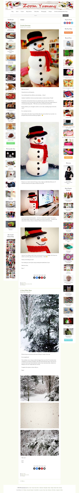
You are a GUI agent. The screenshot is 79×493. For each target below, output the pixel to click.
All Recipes (10, 143)
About (17, 11)
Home (44, 489)
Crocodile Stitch (36, 489)
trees (26, 474)
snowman (28, 283)
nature (22, 473)
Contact (22, 11)
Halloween (49, 489)
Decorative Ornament (30, 489)
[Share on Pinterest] (42, 278)
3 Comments (23, 475)
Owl (22, 489)
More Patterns (68, 339)
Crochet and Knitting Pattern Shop (60, 11)
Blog (12, 11)
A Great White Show (26, 290)
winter (25, 282)
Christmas (22, 283)
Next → (23, 481)
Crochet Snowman (25, 25)
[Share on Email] (44, 278)
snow (24, 474)
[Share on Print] (34, 278)
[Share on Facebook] (37, 278)
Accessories (41, 489)
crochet (22, 282)
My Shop (60, 487)
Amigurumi (58, 489)
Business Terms (56, 487)
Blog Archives (29, 11)
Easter (47, 489)
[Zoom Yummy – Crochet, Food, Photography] (39, 5)
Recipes (50, 11)
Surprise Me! (68, 157)
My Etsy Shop (68, 32)
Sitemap (52, 487)
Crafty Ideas (36, 11)
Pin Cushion (54, 489)
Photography (43, 11)
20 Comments (23, 284)
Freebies (61, 489)
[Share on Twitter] (39, 278)
